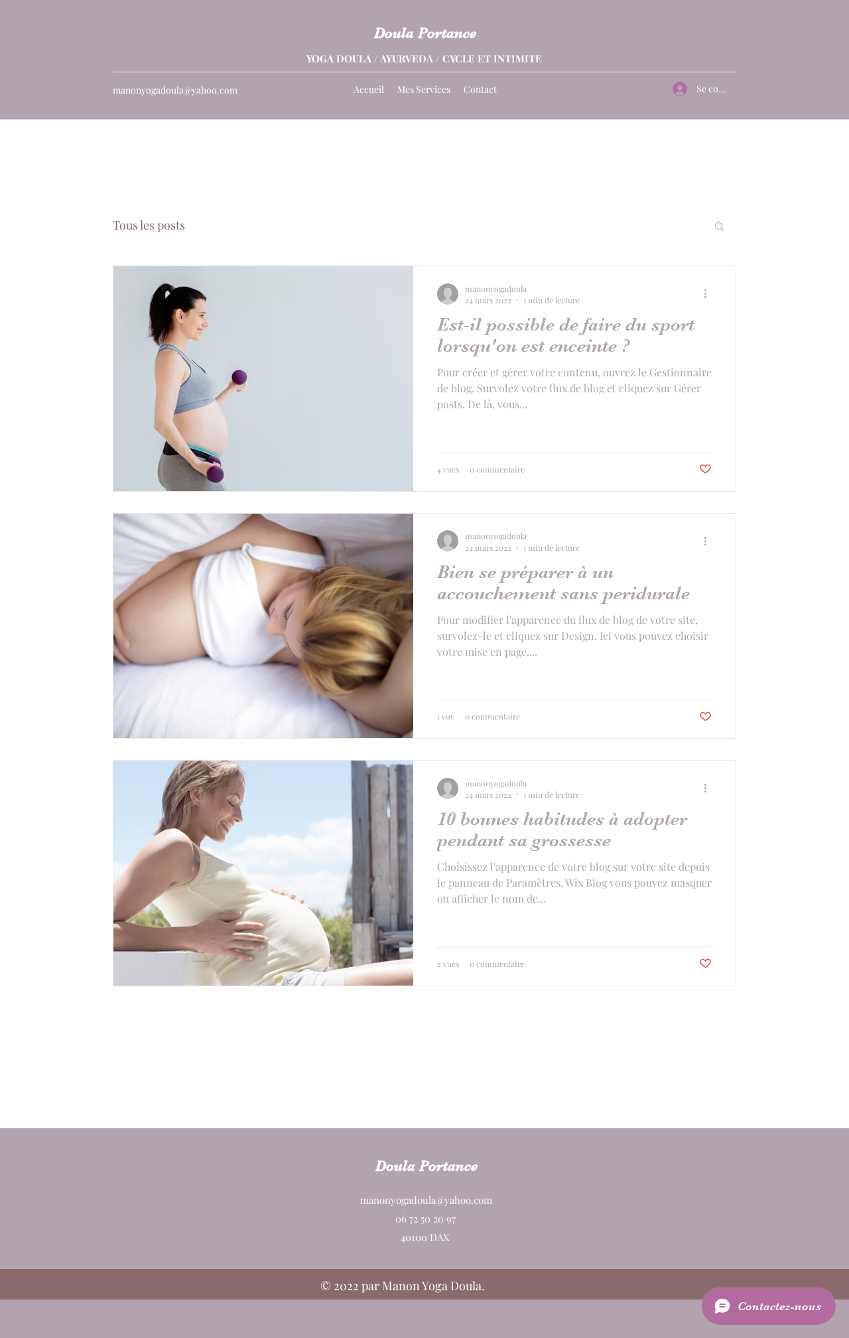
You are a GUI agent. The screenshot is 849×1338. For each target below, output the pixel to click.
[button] (719, 227)
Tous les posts (149, 225)
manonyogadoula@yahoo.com (175, 90)
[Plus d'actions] (710, 294)
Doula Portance (425, 33)
